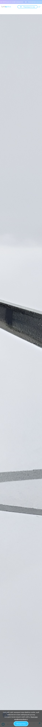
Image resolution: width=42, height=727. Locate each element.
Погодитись (21, 724)
